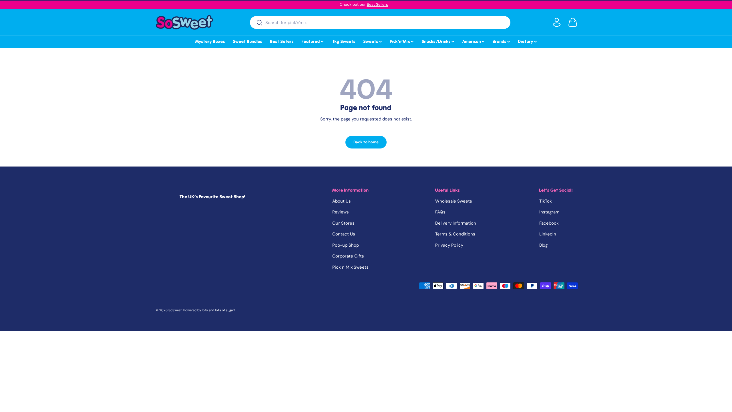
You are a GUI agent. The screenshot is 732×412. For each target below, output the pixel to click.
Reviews (340, 212)
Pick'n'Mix (402, 40)
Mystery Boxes (210, 41)
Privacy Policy (449, 245)
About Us (341, 201)
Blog (543, 245)
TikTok (545, 201)
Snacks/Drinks (438, 40)
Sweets (373, 40)
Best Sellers (377, 4)
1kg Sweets (343, 41)
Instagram (549, 212)
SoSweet (175, 310)
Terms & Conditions (455, 234)
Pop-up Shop (345, 245)
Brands (502, 40)
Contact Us (343, 234)
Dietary (528, 40)
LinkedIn (547, 234)
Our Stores (343, 223)
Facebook (549, 223)
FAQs (440, 212)
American (473, 40)
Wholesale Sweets (453, 201)
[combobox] (380, 22)
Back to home (366, 142)
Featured (313, 40)
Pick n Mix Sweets (350, 267)
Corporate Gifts (348, 256)
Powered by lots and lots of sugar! (209, 310)
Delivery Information (455, 223)
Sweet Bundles (247, 41)
